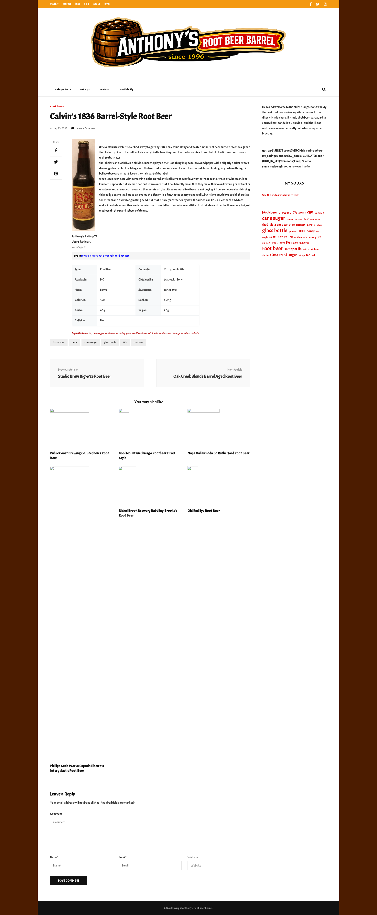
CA (295, 212)
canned (289, 219)
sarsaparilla (293, 249)
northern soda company (305, 237)
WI (313, 255)
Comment (56, 814)
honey (311, 231)
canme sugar (90, 342)
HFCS (302, 231)
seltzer (306, 249)
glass (319, 225)
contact (66, 3)
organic (281, 242)
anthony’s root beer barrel (197, 908)
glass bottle (110, 342)
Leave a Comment (86, 128)
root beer (138, 342)
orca (274, 242)
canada (319, 213)
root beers (57, 106)
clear (306, 219)
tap (308, 255)
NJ (291, 237)
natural (283, 237)
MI (270, 237)
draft (292, 225)
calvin (74, 342)
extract (300, 225)
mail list (54, 3)
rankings (84, 89)
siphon (314, 249)
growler (293, 231)
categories (61, 89)
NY (319, 237)
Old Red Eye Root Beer (204, 510)
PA (288, 242)
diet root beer (278, 225)
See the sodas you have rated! (280, 195)
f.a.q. (86, 3)
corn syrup (315, 219)
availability (126, 89)
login (107, 3)
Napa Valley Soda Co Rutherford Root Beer (219, 453)
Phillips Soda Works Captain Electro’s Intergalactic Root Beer (77, 768)
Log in (77, 255)
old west (266, 242)
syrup (301, 255)
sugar (292, 254)
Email (122, 857)
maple (265, 237)
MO (125, 342)
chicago (298, 219)
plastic (294, 242)
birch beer (269, 212)
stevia (265, 255)
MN (274, 237)
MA (317, 231)
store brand (278, 255)
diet (265, 224)
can (310, 212)
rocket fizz (304, 242)
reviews (105, 89)
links (77, 3)
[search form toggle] (324, 90)
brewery (285, 212)
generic (311, 225)
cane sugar (273, 218)
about (96, 3)
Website (193, 857)
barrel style (59, 342)
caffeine (302, 212)
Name (54, 857)
